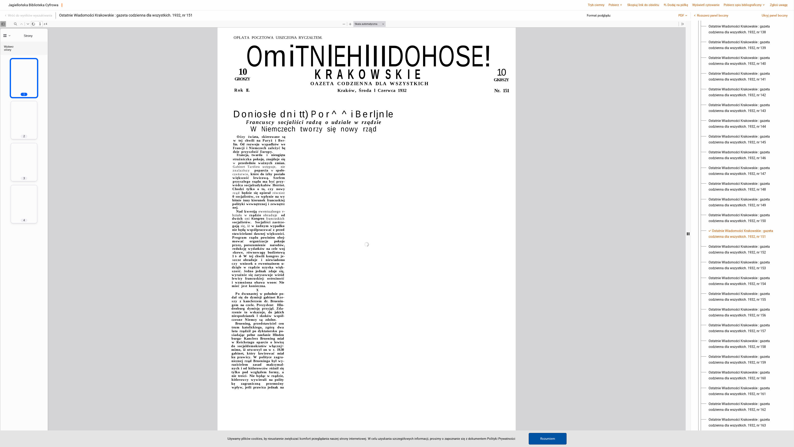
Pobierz (614, 5)
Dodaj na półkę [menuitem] (677, 5)
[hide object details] (688, 234)
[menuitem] (746, 29)
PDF (681, 15)
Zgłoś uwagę (779, 5)
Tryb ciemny (596, 5)
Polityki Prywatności (501, 439)
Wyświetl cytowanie (706, 5)
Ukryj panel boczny (775, 15)
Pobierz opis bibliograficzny (743, 5)
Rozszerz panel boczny (712, 15)
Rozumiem (547, 439)
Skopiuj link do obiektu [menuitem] (643, 5)
